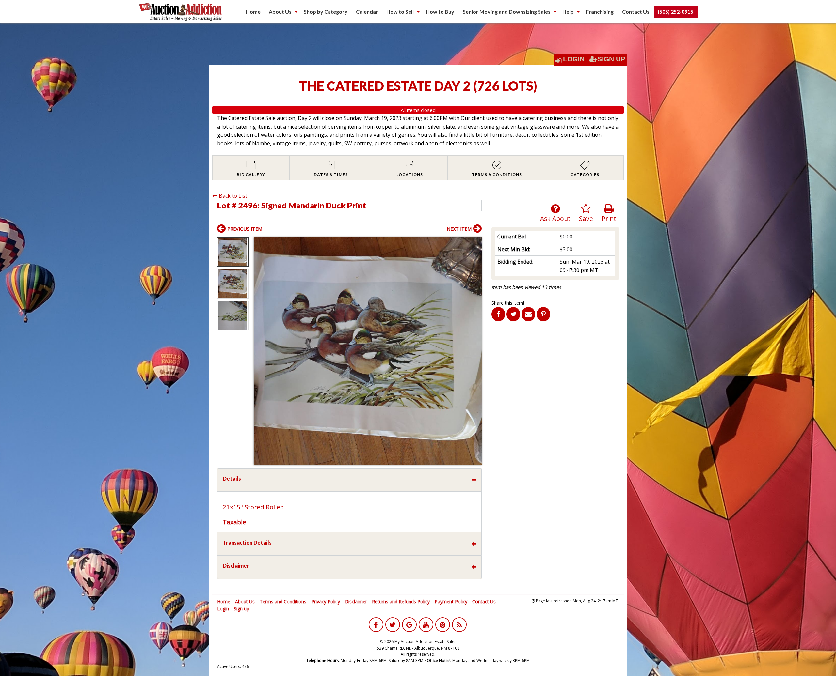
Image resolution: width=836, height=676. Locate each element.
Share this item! (507, 303)
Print (609, 218)
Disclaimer (356, 601)
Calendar (367, 11)
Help (568, 11)
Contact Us (636, 11)
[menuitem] (253, 12)
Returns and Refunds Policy (401, 601)
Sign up (241, 609)
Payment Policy (451, 601)
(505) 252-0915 (675, 11)
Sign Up (611, 59)
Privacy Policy (325, 601)
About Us (280, 11)
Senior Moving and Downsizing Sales (507, 11)
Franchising (600, 11)
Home (253, 11)
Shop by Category (325, 11)
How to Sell (400, 11)
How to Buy (440, 11)
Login (574, 59)
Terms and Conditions (283, 601)
